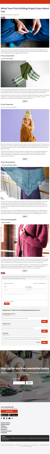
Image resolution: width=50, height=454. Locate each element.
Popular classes (5, 423)
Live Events (4, 428)
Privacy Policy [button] (26, 445)
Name (5, 286)
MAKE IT (25, 101)
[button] (2, 18)
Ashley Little (16, 15)
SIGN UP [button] (29, 383)
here (24, 278)
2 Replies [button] (38, 342)
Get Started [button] (9, 411)
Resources (4, 429)
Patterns (3, 426)
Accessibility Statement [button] (44, 445)
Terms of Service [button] (18, 445)
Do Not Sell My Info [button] (34, 445)
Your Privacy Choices (25, 446)
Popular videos (5, 424)
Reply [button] (44, 321)
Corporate (4, 433)
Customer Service (6, 431)
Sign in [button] (44, 283)
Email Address (28, 287)
